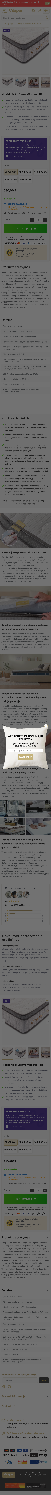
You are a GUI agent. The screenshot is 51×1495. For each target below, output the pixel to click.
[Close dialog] (46, 725)
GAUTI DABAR (25, 757)
